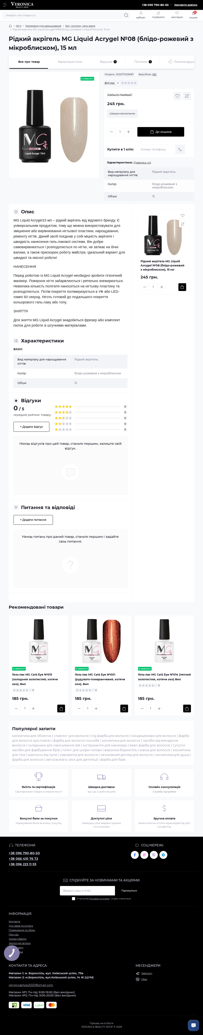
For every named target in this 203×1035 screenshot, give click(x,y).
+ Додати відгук (31, 427)
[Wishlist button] (177, 96)
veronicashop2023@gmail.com (31, 985)
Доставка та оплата (99, 898)
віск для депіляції (83, 759)
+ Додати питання (33, 520)
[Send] (180, 149)
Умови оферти (17, 938)
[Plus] (128, 132)
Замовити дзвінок (185, 4)
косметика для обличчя (31, 736)
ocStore (108, 1023)
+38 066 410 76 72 (23, 859)
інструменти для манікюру (105, 745)
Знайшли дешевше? (119, 94)
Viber (144, 979)
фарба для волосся (28, 759)
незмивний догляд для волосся (127, 755)
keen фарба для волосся (150, 745)
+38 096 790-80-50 (24, 853)
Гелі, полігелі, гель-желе (80, 25)
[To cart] (182, 287)
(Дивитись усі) (142, 162)
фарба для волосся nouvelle (76, 740)
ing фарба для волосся (110, 736)
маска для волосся (155, 750)
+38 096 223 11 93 (22, 864)
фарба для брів (112, 759)
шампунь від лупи (42, 755)
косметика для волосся (121, 740)
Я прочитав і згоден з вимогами (104, 898)
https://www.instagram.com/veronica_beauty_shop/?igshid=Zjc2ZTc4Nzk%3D (144, 855)
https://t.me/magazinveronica (163, 855)
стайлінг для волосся (71, 736)
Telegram (146, 973)
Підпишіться (129, 890)
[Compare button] (187, 96)
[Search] (126, 15)
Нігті (18, 25)
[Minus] (111, 132)
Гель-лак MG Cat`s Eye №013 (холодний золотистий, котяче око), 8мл (35, 679)
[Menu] (5, 5)
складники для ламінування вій (54, 745)
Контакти (14, 921)
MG (154, 74)
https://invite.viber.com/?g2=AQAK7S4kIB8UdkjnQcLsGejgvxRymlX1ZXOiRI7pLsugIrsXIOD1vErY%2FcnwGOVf (154, 855)
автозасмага (56, 759)
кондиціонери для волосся (153, 736)
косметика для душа (172, 755)
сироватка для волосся (79, 755)
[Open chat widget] (193, 1025)
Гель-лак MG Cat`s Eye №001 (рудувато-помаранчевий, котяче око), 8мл (100, 679)
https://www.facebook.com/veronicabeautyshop (135, 855)
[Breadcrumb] (10, 26)
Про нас (14, 934)
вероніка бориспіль (120, 750)
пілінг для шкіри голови (82, 750)
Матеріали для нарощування (43, 25)
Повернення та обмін (22, 930)
